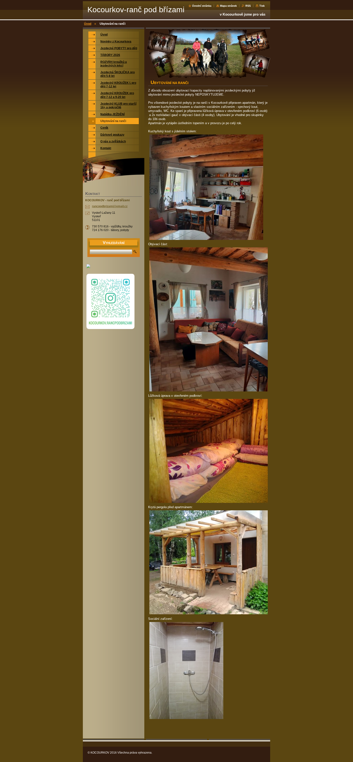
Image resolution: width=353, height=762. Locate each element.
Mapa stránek (228, 5)
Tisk (262, 5)
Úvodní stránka (201, 5)
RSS (248, 5)
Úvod (87, 23)
